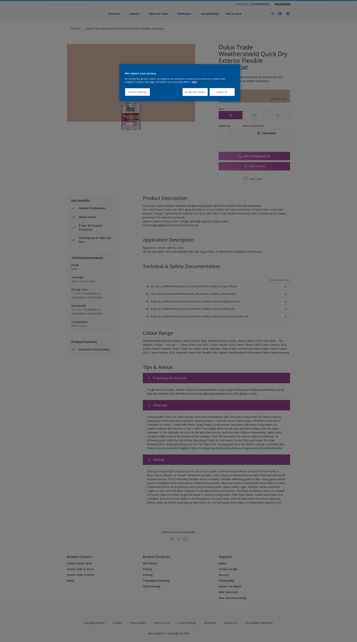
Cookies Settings (137, 92)
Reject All (222, 92)
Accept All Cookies (195, 92)
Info (194, 81)
